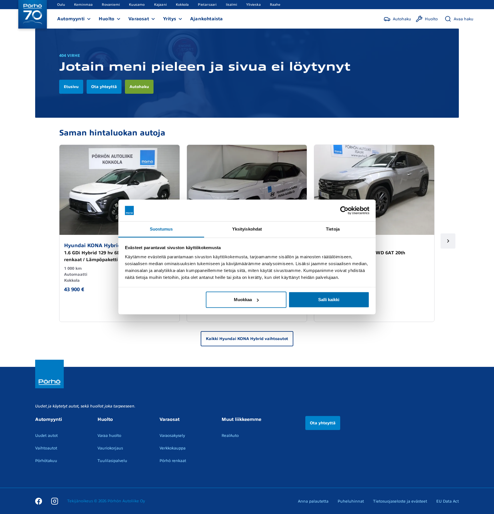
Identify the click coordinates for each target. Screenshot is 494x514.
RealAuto (230, 435)
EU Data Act (447, 501)
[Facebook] (38, 500)
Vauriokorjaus (110, 448)
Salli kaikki (328, 299)
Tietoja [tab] (333, 229)
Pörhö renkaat (173, 461)
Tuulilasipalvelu (112, 461)
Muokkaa (243, 299)
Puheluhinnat (351, 501)
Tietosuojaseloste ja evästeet (400, 501)
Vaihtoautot (46, 448)
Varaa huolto (109, 435)
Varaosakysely (172, 435)
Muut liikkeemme (241, 419)
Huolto (106, 18)
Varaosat (138, 18)
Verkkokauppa (173, 448)
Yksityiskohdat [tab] (247, 229)
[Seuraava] (448, 241)
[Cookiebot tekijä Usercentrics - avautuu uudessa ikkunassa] (344, 210)
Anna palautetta (313, 501)
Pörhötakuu (46, 461)
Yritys (169, 18)
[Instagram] (54, 500)
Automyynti (71, 18)
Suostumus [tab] (161, 229)
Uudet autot (46, 435)
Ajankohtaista (206, 18)
